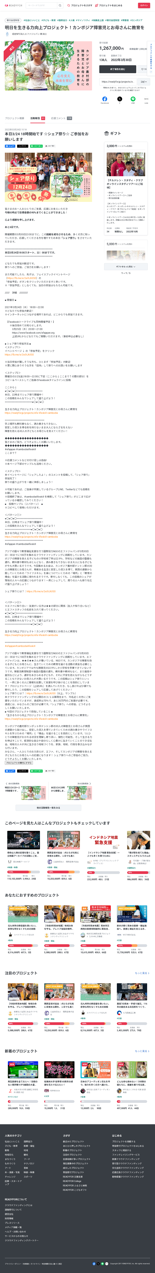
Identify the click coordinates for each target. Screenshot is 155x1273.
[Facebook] (104, 99)
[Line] (133, 99)
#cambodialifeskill (25, 646)
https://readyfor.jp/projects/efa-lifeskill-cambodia (31, 412)
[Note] (146, 99)
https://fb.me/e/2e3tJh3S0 (21, 278)
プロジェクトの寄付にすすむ (19, 763)
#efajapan (10, 646)
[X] (119, 99)
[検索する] (60, 5)
